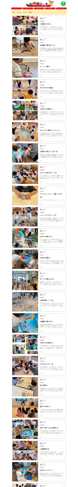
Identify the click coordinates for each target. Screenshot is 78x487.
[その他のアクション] (63, 18)
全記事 (13, 12)
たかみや (24, 12)
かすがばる (19, 12)
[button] (27, 8)
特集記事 (30, 12)
